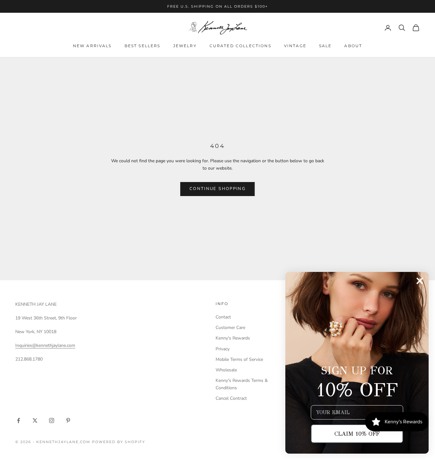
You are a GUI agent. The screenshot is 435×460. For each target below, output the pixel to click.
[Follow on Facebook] (18, 420)
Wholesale (226, 370)
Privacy (223, 349)
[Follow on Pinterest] (68, 420)
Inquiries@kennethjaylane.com (45, 345)
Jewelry (185, 45)
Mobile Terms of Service (239, 359)
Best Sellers (142, 45)
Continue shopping (217, 189)
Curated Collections (240, 45)
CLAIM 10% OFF (357, 433)
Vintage (295, 45)
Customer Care (230, 328)
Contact (223, 317)
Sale (325, 45)
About (353, 45)
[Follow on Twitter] (35, 420)
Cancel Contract (231, 398)
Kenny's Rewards (233, 338)
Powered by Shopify (118, 442)
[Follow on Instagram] (51, 420)
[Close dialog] (419, 280)
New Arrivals (92, 45)
